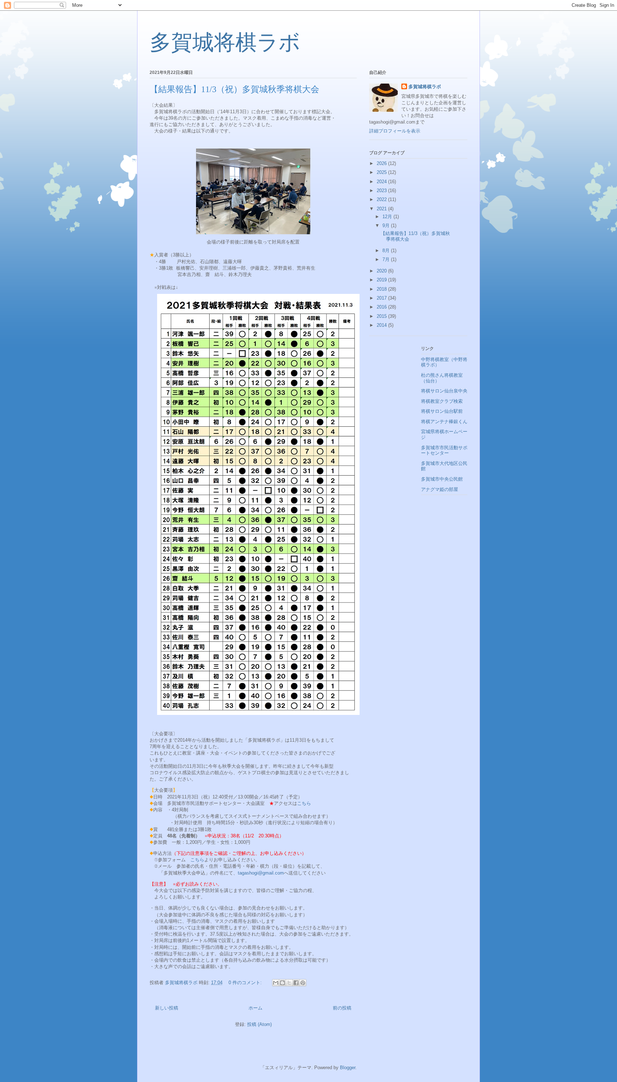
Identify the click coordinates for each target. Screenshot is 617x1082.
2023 (382, 190)
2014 (382, 325)
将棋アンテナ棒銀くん (444, 421)
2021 (382, 208)
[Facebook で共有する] (296, 982)
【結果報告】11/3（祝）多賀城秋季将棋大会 (234, 89)
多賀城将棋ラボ (225, 42)
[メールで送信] (275, 982)
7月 (386, 259)
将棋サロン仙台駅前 (442, 411)
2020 (382, 271)
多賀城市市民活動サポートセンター (444, 450)
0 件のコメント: (246, 982)
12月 (387, 216)
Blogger (347, 1067)
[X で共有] (289, 982)
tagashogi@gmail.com (261, 873)
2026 (382, 163)
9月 (386, 225)
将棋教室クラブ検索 (442, 401)
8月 (386, 250)
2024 (382, 181)
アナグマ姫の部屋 (439, 489)
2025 (382, 172)
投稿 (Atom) (259, 1024)
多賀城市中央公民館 (442, 479)
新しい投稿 (166, 1008)
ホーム (255, 1008)
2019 (382, 279)
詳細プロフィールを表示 (394, 131)
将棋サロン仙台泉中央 (444, 391)
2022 (382, 199)
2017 (382, 298)
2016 (382, 307)
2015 (382, 316)
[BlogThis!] (282, 982)
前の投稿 (342, 1008)
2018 (382, 289)
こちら (304, 803)
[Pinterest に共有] (302, 982)
